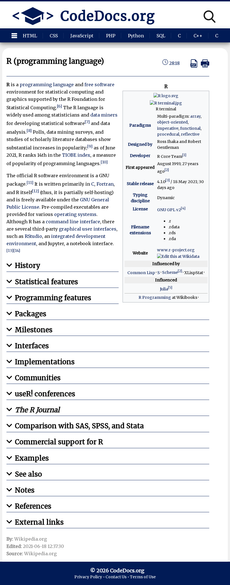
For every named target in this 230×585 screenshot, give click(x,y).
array (195, 116)
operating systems (75, 214)
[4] (183, 208)
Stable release (140, 183)
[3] (167, 180)
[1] (184, 155)
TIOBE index (76, 155)
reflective (190, 134)
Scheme (170, 272)
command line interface (73, 221)
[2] (167, 170)
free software (99, 84)
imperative (167, 128)
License (140, 208)
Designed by (140, 144)
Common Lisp (141, 272)
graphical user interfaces (87, 229)
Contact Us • (117, 576)
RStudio (33, 236)
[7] (87, 122)
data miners (104, 115)
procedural (168, 134)
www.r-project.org (176, 249)
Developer (140, 155)
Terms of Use (143, 576)
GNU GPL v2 (169, 209)
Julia (164, 288)
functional (190, 128)
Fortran (105, 184)
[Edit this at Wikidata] (178, 256)
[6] (59, 106)
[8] (29, 130)
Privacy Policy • (89, 576)
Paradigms (140, 125)
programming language (47, 84)
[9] (90, 146)
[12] (35, 191)
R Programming (155, 297)
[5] (170, 287)
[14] (16, 250)
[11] (30, 182)
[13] (9, 250)
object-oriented (172, 122)
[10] (104, 162)
